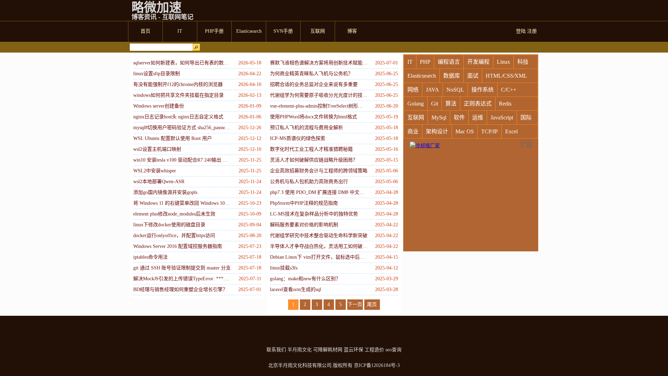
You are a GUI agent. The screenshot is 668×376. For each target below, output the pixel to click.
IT (410, 62)
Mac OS (464, 131)
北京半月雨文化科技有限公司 (300, 365)
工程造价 (374, 349)
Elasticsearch (421, 76)
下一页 (355, 304)
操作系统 (482, 90)
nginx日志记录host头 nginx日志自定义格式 (178, 116)
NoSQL (455, 90)
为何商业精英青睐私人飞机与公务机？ (311, 73)
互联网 (415, 117)
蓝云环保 (353, 349)
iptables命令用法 (150, 257)
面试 (472, 76)
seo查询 (393, 349)
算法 (450, 104)
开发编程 (478, 62)
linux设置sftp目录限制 (156, 73)
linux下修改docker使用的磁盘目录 (169, 224)
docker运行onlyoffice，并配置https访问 (174, 235)
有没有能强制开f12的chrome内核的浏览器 (178, 84)
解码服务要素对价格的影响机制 (304, 224)
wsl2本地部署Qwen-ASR (158, 181)
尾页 (372, 304)
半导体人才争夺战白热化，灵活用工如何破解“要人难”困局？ (318, 246)
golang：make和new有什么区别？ (305, 278)
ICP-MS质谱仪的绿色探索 (297, 138)
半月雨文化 (299, 349)
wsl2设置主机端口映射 (157, 149)
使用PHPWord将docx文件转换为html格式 (313, 116)
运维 (477, 117)
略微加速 (157, 8)
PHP (425, 62)
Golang (415, 104)
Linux (503, 62)
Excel (511, 131)
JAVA (432, 90)
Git (434, 104)
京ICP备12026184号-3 (377, 365)
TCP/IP (489, 131)
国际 (526, 117)
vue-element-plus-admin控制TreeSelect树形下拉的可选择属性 (318, 106)
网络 (413, 90)
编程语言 (449, 62)
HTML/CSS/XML (506, 76)
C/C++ (508, 90)
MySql (438, 117)
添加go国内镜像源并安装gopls (165, 192)
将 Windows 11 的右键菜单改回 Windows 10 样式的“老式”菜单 (182, 203)
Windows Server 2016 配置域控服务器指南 (177, 246)
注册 (532, 31)
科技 (522, 62)
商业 (413, 131)
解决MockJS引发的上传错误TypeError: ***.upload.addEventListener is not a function (182, 278)
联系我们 (276, 349)
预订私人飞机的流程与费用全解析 (306, 127)
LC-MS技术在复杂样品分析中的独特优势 (314, 214)
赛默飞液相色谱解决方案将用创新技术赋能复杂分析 (318, 62)
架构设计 (437, 131)
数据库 (451, 76)
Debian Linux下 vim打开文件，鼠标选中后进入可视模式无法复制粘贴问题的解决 (318, 257)
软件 (459, 117)
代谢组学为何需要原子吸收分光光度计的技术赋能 (318, 95)
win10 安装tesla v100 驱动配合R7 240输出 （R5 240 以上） (182, 160)
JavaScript (502, 117)
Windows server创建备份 (158, 106)
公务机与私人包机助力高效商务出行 (309, 181)
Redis (505, 104)
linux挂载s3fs (283, 268)
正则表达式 (478, 104)
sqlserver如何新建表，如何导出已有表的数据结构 (182, 62)
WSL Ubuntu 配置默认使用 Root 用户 (172, 138)
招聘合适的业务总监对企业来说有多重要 (314, 84)
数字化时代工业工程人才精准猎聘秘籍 (311, 149)
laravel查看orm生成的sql (295, 289)
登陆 (521, 31)
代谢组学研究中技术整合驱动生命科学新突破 (318, 235)
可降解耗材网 (327, 349)
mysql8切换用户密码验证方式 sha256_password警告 (182, 127)
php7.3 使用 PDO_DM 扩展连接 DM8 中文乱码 (318, 192)
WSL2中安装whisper (154, 170)
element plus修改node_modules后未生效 (174, 214)
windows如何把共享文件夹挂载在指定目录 (178, 95)
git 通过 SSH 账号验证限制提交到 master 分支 (182, 268)
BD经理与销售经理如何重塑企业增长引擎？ (180, 289)
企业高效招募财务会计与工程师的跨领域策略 (318, 170)
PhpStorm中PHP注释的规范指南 (304, 203)
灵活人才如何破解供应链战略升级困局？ (314, 160)
